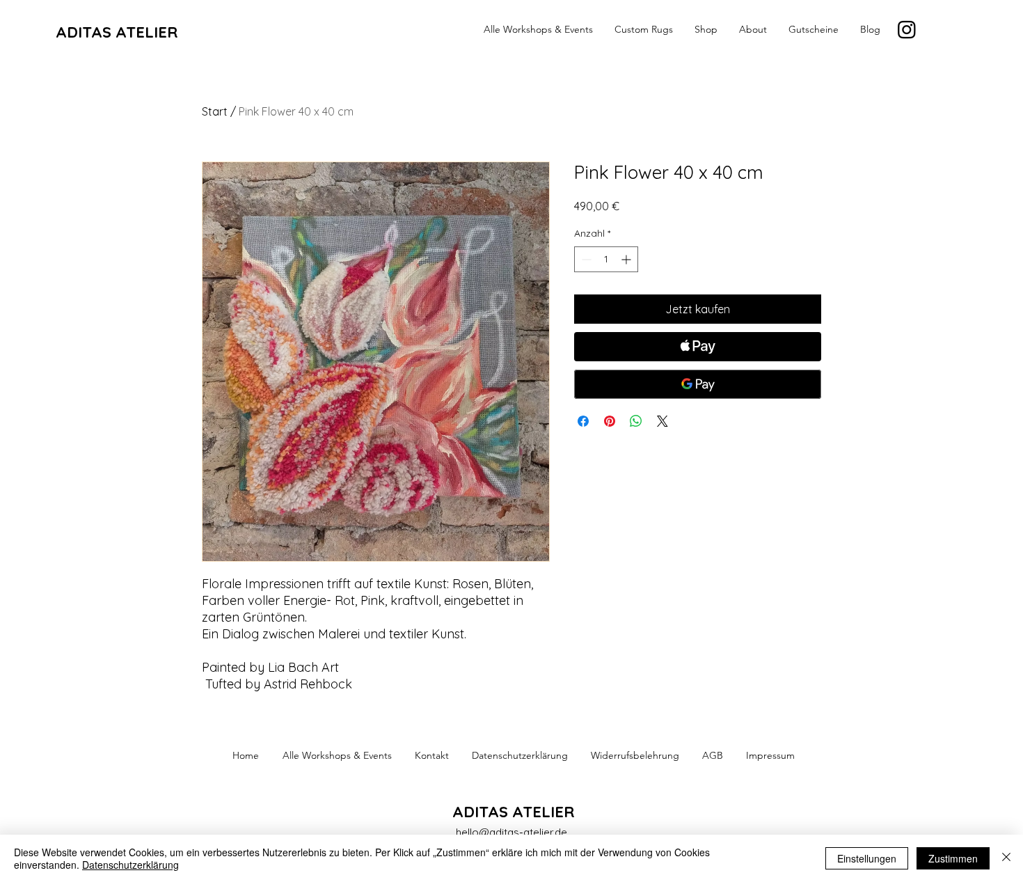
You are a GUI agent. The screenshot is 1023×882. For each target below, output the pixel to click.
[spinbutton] (606, 259)
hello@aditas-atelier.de (511, 832)
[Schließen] (1006, 858)
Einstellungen (866, 858)
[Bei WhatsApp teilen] (636, 421)
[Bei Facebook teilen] (583, 421)
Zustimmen (953, 858)
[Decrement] (585, 259)
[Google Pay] (697, 384)
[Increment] (627, 259)
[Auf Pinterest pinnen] (609, 421)
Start (215, 111)
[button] (752, 29)
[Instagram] (907, 29)
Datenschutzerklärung (130, 865)
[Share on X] (662, 421)
